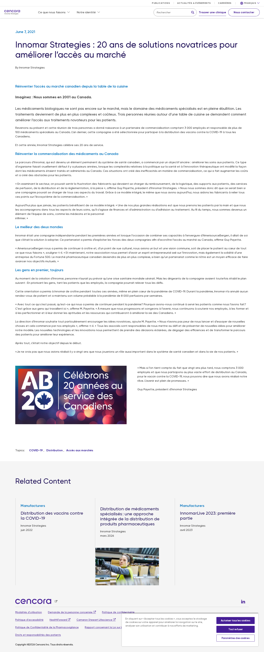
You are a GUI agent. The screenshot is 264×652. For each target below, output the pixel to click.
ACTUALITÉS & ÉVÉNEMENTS (194, 3)
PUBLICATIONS (161, 3)
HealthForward (58, 619)
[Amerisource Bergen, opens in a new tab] (36, 601)
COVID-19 (36, 450)
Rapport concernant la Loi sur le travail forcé (111, 627)
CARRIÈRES (224, 3)
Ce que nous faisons (52, 12)
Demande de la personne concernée (70, 612)
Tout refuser (235, 629)
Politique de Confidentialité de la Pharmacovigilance (47, 627)
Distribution (54, 450)
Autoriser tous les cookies (235, 620)
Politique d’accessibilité (29, 619)
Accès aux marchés (79, 450)
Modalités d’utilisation (28, 612)
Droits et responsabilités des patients (38, 634)
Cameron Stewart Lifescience (94, 619)
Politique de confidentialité (118, 612)
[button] (250, 3)
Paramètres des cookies (235, 638)
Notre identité (86, 12)
